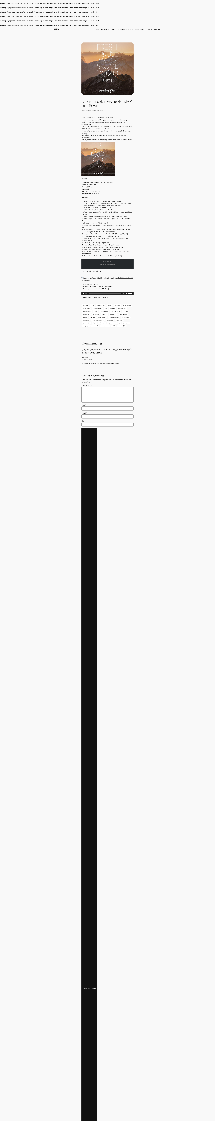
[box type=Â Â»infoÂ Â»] (89, 284)
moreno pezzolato (114, 317)
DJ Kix (56, 29)
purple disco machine (98, 320)
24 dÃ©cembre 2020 (88, 359)
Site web (84, 421)
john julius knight (115, 311)
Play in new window (94, 298)
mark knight (113, 314)
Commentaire (86, 385)
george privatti (122, 308)
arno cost (85, 305)
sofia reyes (102, 323)
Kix (95, 110)
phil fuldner (86, 320)
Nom (83, 405)
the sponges (86, 326)
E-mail (84, 413)
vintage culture (105, 326)
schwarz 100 (86, 323)
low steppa (96, 314)
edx (106, 308)
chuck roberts (127, 305)
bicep (92, 305)
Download (106, 298)
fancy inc (112, 308)
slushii (94, 323)
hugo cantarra (104, 311)
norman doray (125, 317)
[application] (107, 293)
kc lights (125, 311)
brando (110, 305)
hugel (95, 311)
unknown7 (95, 326)
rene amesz (110, 320)
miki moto (92, 317)
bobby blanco (101, 305)
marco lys (104, 314)
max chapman (123, 314)
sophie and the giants (114, 323)
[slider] (130, 293)
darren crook (86, 308)
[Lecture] (83, 293)
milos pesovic (102, 317)
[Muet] (126, 293)
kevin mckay (86, 314)
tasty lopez (126, 323)
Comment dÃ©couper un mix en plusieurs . (97, 287)
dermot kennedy (97, 308)
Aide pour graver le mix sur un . (93, 289)
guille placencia (87, 311)
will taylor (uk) (121, 326)
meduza (85, 317)
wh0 (113, 326)
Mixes (101, 110)
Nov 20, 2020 (85, 110)
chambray (117, 305)
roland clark (119, 320)
